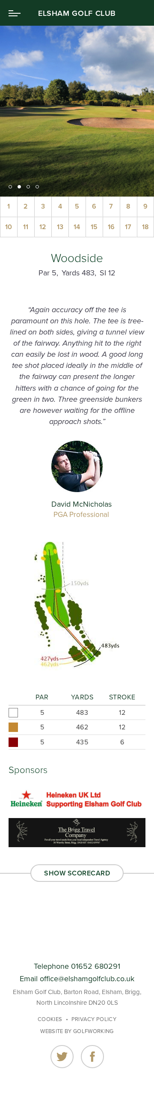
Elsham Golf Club (77, 13)
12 (42, 227)
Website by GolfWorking (76, 1031)
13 (60, 227)
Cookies (50, 1019)
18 (145, 227)
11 (25, 227)
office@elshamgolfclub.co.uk (87, 978)
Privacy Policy (94, 1019)
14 (77, 227)
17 (128, 227)
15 (94, 227)
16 (111, 227)
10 (8, 227)
